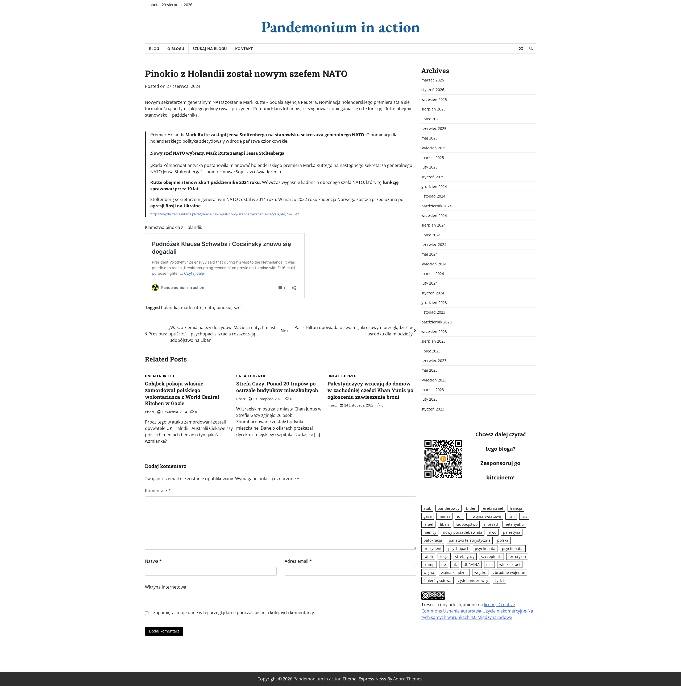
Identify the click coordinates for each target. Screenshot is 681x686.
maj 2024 (429, 254)
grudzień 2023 (434, 302)
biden (471, 508)
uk (454, 564)
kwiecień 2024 (433, 263)
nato (209, 307)
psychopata (485, 548)
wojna (428, 572)
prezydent (432, 548)
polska (503, 540)
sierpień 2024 (433, 225)
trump (429, 564)
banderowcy (448, 508)
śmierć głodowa (437, 580)
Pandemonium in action (340, 26)
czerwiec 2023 (433, 360)
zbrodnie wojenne (509, 572)
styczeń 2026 (432, 89)
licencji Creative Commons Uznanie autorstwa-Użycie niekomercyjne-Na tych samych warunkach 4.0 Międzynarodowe (477, 611)
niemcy (429, 532)
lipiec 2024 (431, 234)
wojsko (480, 572)
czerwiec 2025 (433, 128)
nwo (492, 532)
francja (516, 508)
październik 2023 (436, 321)
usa (489, 564)
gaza (427, 516)
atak (427, 508)
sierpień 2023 (433, 341)
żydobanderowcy (473, 580)
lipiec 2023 (431, 351)
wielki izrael (509, 564)
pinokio (224, 307)
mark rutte (191, 307)
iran (511, 516)
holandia (169, 307)
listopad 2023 (433, 312)
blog (154, 48)
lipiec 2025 (431, 118)
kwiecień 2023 (433, 380)
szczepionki (491, 556)
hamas (444, 516)
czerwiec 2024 (433, 244)
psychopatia (513, 548)
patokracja (432, 540)
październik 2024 (436, 205)
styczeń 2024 (432, 292)
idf (459, 516)
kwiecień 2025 (433, 147)
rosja (444, 556)
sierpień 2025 (433, 109)
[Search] (531, 48)
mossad (491, 524)
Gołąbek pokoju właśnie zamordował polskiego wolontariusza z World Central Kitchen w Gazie (182, 393)
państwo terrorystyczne (470, 540)
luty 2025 (429, 167)
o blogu (175, 48)
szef (238, 307)
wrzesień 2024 (434, 215)
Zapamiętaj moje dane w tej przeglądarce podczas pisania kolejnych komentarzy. (234, 612)
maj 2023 (429, 370)
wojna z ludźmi (454, 572)
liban (444, 524)
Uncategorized (159, 376)
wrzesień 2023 (434, 331)
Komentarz (158, 491)
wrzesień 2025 (434, 99)
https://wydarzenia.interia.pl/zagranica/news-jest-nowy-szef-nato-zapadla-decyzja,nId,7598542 (224, 214)
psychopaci (458, 548)
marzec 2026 (432, 80)
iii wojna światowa (484, 516)
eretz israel (493, 508)
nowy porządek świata (462, 532)
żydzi (499, 580)
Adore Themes (407, 679)
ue (443, 564)
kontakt (244, 48)
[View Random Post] (521, 48)
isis (524, 516)
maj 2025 (429, 138)
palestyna (511, 532)
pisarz (149, 411)
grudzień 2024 (434, 186)
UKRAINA (471, 564)
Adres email (298, 561)
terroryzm (517, 556)
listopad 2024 (433, 196)
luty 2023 (429, 399)
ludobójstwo (466, 524)
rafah (428, 556)
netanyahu (514, 524)
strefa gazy (465, 556)
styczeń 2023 (432, 409)
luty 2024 (429, 283)
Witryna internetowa (165, 587)
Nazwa (153, 561)
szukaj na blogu (210, 48)
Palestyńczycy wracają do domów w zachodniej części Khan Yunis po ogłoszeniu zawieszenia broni (370, 390)
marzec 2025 (432, 157)
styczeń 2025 (432, 176)
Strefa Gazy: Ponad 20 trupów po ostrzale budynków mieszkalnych (277, 386)
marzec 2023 (432, 389)
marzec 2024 (432, 273)
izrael (428, 524)
